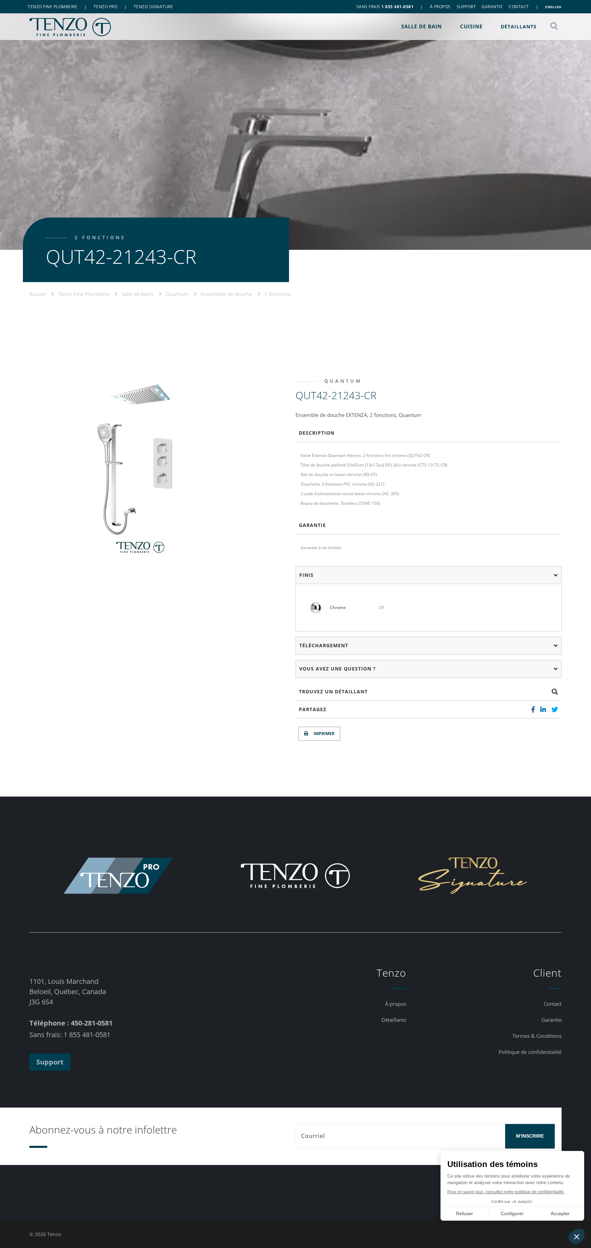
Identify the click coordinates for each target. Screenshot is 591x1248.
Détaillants (519, 26)
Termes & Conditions (537, 1036)
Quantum (178, 293)
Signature (153, 7)
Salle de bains (138, 293)
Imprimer (323, 733)
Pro (106, 7)
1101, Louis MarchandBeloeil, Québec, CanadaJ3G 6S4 (67, 991)
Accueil (38, 293)
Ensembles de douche (227, 293)
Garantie (492, 7)
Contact (519, 7)
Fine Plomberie (52, 7)
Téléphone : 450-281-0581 (71, 1023)
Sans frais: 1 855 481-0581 (69, 1034)
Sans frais (385, 7)
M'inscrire (530, 1136)
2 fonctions (277, 293)
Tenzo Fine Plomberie (84, 293)
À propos (440, 7)
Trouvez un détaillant (333, 691)
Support (466, 7)
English (553, 6)
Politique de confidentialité (530, 1052)
